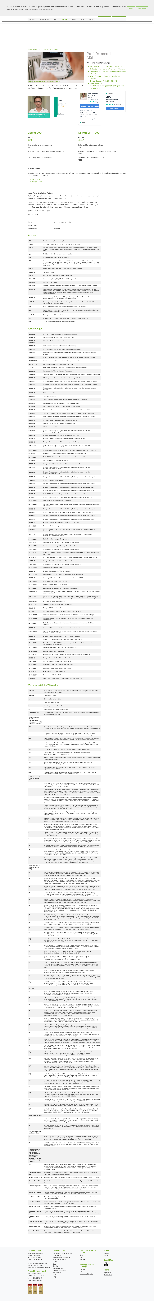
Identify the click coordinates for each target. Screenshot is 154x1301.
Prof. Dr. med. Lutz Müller (49, 49)
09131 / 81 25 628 (41, 1263)
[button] (29, 67)
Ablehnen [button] (131, 8)
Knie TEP (107, 1255)
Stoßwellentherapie (59, 1270)
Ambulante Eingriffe (86, 1274)
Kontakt (91, 19)
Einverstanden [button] (142, 8)
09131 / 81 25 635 (42, 1265)
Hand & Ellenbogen (59, 1259)
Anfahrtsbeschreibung (35, 1280)
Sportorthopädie (58, 1268)
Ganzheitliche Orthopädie (61, 1257)
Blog (82, 19)
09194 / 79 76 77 (36, 1278)
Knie (54, 1264)
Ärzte (37, 49)
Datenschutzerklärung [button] (46, 9)
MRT (55, 19)
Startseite (32, 19)
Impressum (107, 1273)
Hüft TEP (107, 1253)
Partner (75, 19)
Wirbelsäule (57, 1272)
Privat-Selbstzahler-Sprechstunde (39, 1267)
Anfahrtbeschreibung (35, 1259)
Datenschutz (108, 1275)
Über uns (64, 19)
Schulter (55, 1266)
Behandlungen (45, 19)
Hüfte (55, 1262)
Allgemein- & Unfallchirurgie (62, 1253)
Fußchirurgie (57, 1255)
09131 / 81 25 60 (36, 1257)
